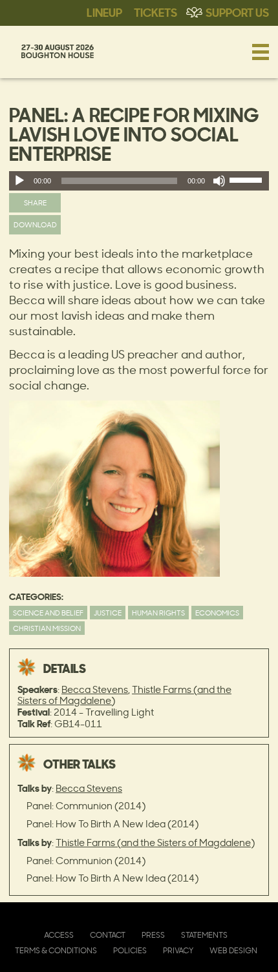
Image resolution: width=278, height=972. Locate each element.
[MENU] (260, 52)
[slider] (248, 182)
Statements (204, 934)
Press (153, 934)
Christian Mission (47, 628)
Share (35, 202)
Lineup (104, 11)
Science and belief (48, 612)
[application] (139, 181)
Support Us (237, 11)
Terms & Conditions (56, 950)
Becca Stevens (94, 689)
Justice (108, 612)
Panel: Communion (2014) (86, 805)
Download (35, 224)
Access (59, 934)
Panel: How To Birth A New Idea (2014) (112, 823)
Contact (107, 934)
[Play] (19, 180)
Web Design (233, 950)
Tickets (155, 11)
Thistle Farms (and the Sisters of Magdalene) (155, 842)
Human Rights (158, 612)
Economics (217, 612)
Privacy (178, 950)
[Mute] (219, 180)
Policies (130, 950)
